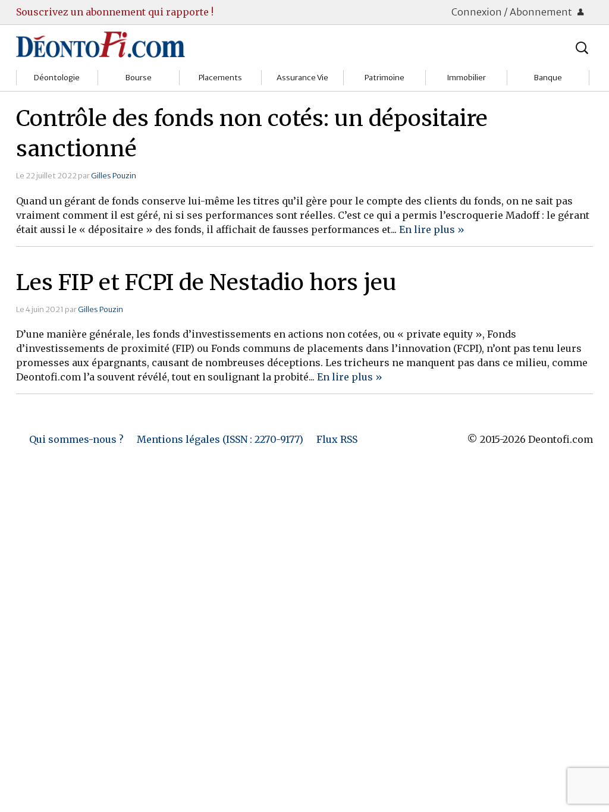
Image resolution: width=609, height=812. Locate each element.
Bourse (138, 78)
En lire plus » (431, 229)
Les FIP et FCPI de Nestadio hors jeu (206, 282)
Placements (220, 78)
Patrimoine (384, 78)
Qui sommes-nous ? (76, 439)
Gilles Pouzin (113, 175)
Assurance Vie (302, 78)
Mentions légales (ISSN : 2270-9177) (220, 439)
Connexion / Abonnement (512, 12)
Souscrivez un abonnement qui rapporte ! (115, 12)
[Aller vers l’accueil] (100, 44)
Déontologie (57, 78)
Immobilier (466, 78)
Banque (548, 78)
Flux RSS (336, 439)
